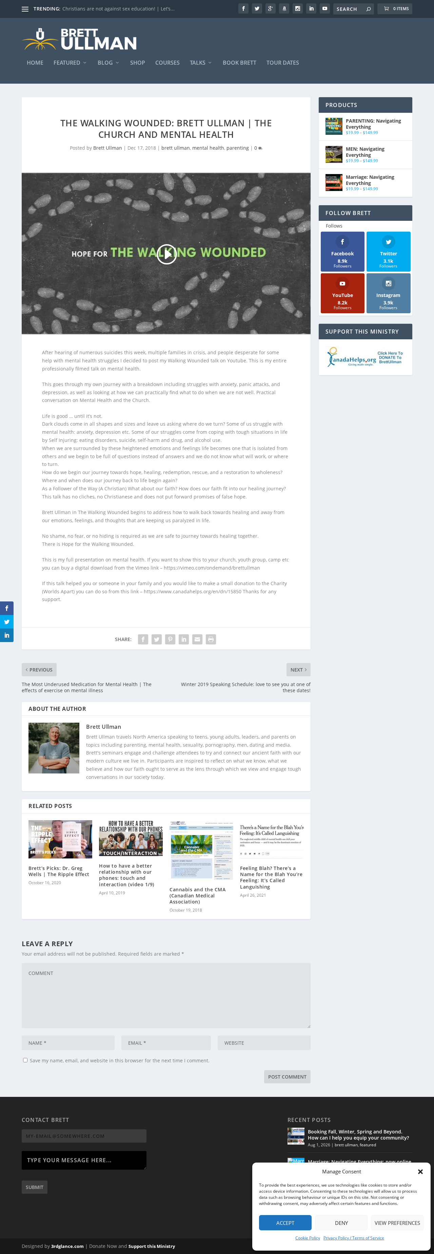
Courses (167, 63)
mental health (208, 148)
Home (35, 63)
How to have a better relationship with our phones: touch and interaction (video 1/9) (126, 875)
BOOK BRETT (239, 63)
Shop (137, 63)
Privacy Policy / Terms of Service (353, 1238)
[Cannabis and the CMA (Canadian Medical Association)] (201, 849)
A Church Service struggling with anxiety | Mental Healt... (127, 8)
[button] (420, 1171)
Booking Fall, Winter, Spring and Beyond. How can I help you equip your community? (358, 1134)
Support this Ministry (152, 1246)
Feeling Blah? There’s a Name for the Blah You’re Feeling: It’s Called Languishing (271, 877)
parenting (237, 148)
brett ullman (175, 148)
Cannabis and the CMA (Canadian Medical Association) (197, 895)
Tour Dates (283, 63)
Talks (197, 63)
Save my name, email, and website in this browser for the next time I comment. (120, 1060)
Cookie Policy (307, 1238)
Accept (285, 1222)
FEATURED (67, 63)
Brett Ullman (107, 148)
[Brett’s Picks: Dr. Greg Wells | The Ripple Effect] (60, 839)
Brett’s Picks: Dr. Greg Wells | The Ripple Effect (59, 871)
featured (368, 1145)
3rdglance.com (67, 1246)
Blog (105, 63)
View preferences (397, 1222)
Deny (341, 1222)
